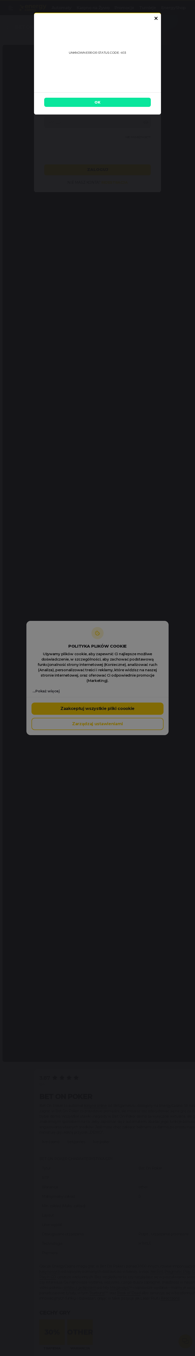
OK (97, 102)
